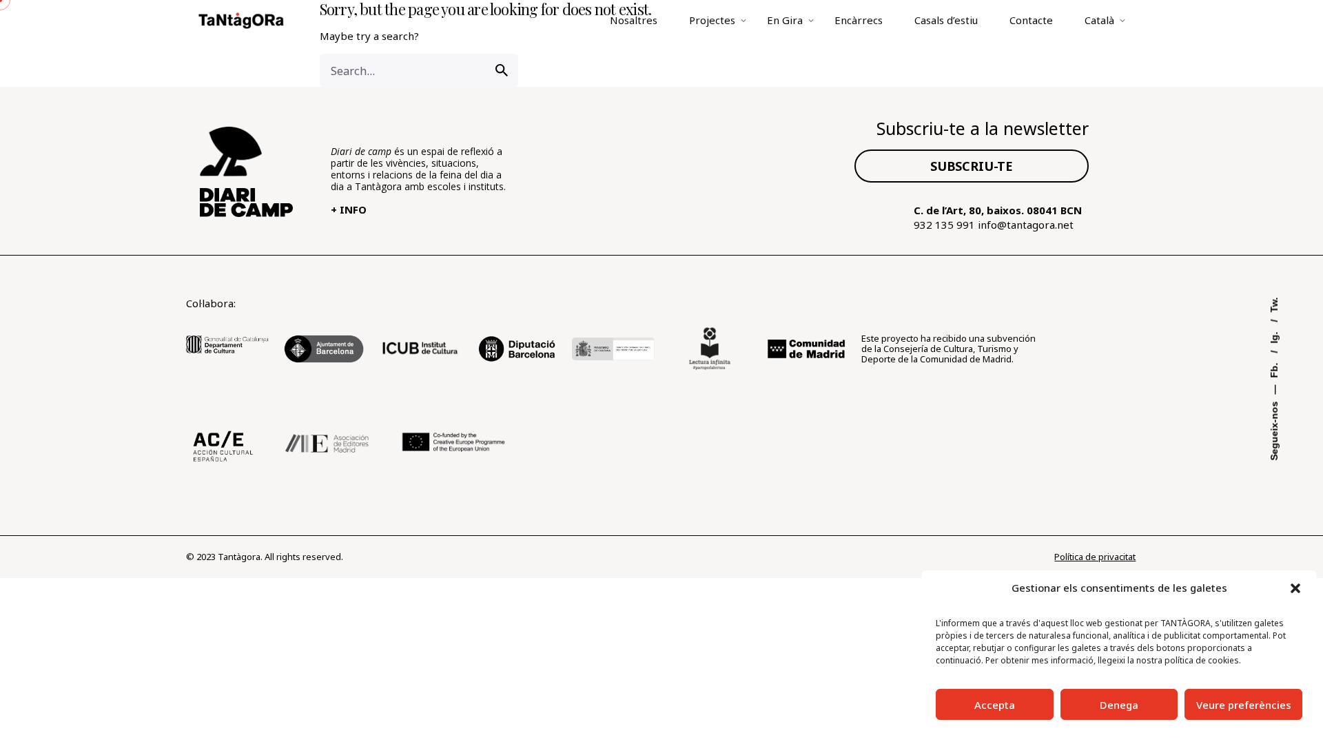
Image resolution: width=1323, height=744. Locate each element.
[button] (1295, 588)
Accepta (994, 705)
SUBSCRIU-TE (971, 166)
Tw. (1274, 305)
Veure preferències (1243, 705)
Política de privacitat (1095, 556)
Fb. (1274, 369)
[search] (501, 70)
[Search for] (419, 70)
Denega (1119, 705)
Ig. (1274, 336)
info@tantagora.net (1026, 224)
